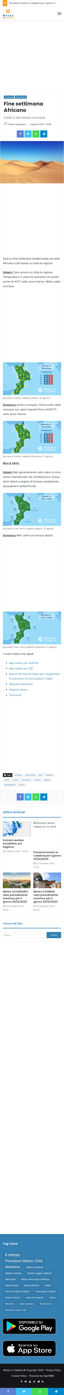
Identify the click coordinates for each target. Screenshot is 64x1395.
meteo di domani (12, 1297)
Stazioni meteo (18, 689)
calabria (49, 775)
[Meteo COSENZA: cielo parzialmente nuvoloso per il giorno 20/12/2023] (47, 880)
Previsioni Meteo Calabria (17, 1291)
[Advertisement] (32, 56)
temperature (9, 784)
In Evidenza (9, 97)
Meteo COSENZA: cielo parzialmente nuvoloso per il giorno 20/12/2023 (45, 896)
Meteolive (12, 1267)
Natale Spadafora (17, 124)
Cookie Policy (19, 1375)
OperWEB (48, 1375)
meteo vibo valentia (34, 1297)
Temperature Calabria (45, 1291)
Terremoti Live (46, 1304)
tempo (22, 784)
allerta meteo (11, 1285)
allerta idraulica (31, 1285)
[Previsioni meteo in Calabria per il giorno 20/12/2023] (47, 835)
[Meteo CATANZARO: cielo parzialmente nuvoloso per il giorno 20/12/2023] (17, 880)
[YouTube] (30, 1382)
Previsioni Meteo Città (23, 1261)
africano (18, 775)
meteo (15, 780)
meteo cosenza (34, 1267)
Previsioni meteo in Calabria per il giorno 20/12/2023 (47, 855)
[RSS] (43, 1382)
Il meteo (12, 1255)
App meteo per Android (23, 663)
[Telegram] (43, 134)
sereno (37, 780)
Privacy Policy (53, 1370)
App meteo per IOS (21, 668)
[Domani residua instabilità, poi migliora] (17, 829)
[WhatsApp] (35, 134)
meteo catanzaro (26, 1304)
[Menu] (59, 13)
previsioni (26, 780)
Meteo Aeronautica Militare (35, 1279)
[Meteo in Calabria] (8, 13)
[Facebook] (20, 134)
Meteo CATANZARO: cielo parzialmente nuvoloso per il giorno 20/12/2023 (16, 896)
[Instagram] (34, 1382)
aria (40, 775)
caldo (6, 780)
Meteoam (10, 1279)
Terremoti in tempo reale (15, 1310)
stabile (47, 780)
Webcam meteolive (21, 684)
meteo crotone (13, 1273)
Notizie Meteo (21, 97)
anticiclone (30, 775)
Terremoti (15, 695)
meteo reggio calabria (39, 1273)
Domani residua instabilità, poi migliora (13, 843)
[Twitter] (28, 134)
